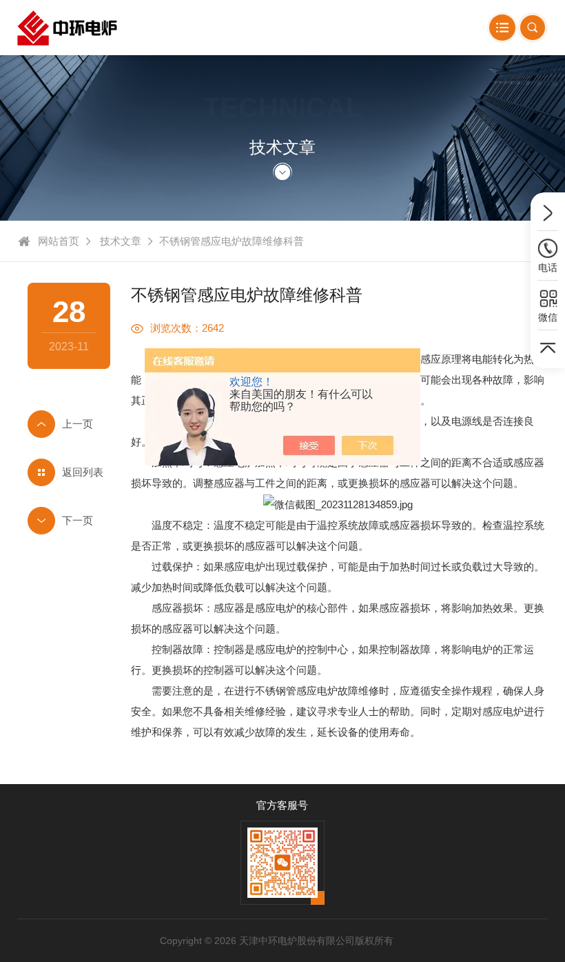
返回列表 (82, 472)
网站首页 (58, 241)
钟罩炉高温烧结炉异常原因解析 (69, 520)
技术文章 (120, 241)
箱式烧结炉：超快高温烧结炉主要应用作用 (69, 424)
